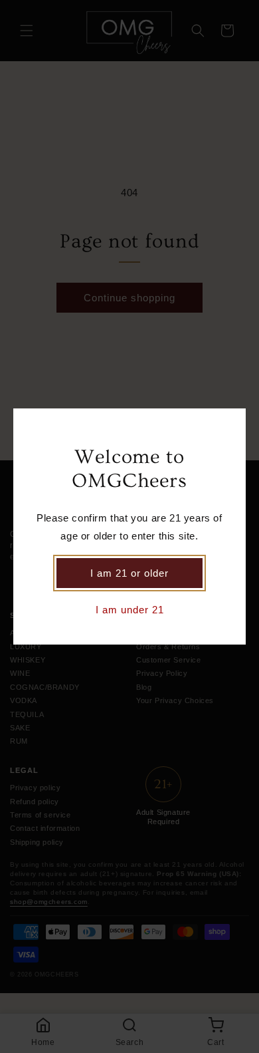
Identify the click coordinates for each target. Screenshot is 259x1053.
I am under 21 (130, 609)
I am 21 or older (129, 573)
